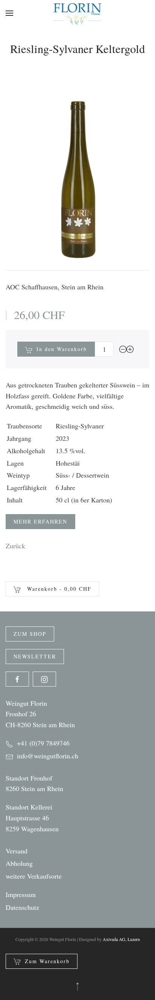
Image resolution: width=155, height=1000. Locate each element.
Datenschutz (22, 907)
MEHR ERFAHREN (40, 521)
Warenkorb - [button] (58, 588)
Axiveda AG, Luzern (121, 939)
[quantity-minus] (123, 349)
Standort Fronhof (29, 777)
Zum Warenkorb (47, 961)
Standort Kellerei (29, 806)
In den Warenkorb (61, 348)
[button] (9, 13)
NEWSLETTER (35, 656)
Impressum (21, 894)
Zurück (15, 545)
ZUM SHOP (30, 633)
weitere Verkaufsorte (34, 875)
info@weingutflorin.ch (47, 755)
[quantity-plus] (130, 349)
